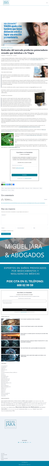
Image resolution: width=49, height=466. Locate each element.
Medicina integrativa (4, 385)
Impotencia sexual (4, 190)
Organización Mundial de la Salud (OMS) (36, 405)
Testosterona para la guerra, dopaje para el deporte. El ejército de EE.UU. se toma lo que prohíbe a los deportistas (34, 341)
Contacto (2, 457)
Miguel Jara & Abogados (5, 386)
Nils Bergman (7, 199)
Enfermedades (3, 377)
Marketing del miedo (4, 380)
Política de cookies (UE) (4, 458)
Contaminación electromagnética (18, 402)
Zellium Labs (28, 464)
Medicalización (3, 381)
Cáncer (2, 373)
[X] (20, 442)
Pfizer (42, 405)
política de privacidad (28, 178)
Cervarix (11, 402)
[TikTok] (27, 442)
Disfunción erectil (36, 188)
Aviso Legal (2, 453)
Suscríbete (24, 309)
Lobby (39, 403)
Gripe (14, 403)
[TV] (30, 442)
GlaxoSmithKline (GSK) (9, 403)
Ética (14, 410)
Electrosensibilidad (40, 402)
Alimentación (3, 369)
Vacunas (2, 395)
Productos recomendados (5, 393)
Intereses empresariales (32, 403)
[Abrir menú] (47, 3)
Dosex (41, 188)
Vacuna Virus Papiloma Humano (6, 410)
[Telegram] (29, 442)
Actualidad (2, 367)
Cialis (31, 188)
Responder (45, 199)
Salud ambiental (3, 394)
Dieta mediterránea (4, 376)
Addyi (3, 188)
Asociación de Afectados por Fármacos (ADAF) (8, 372)
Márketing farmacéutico (28, 405)
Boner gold (27, 188)
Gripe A (17, 403)
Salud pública (4, 409)
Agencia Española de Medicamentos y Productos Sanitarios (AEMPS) (14, 188)
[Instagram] (22, 442)
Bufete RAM (3, 402)
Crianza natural (33, 402)
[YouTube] (23, 442)
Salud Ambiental (42, 407)
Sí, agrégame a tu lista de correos (7, 230)
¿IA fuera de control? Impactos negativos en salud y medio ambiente (32, 326)
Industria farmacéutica (22, 403)
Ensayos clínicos (45, 402)
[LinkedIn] (25, 442)
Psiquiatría (7, 407)
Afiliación (2, 459)
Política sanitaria (3, 407)
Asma (2, 371)
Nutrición (2, 389)
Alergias (2, 368)
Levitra (9, 190)
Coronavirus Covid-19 (27, 402)
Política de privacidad (4, 454)
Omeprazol (2, 390)
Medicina (2, 384)
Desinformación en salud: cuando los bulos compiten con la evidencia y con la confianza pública (33, 356)
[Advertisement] (24, 13)
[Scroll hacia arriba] (47, 458)
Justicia (36, 403)
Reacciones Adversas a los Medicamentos (27, 407)
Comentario (4, 214)
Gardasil (4, 403)
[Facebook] (18, 442)
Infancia (27, 403)
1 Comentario (15, 55)
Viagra (13, 190)
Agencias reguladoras (29, 400)
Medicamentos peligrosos (5, 382)
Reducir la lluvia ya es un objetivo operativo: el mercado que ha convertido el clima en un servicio (34, 334)
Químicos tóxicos (12, 407)
